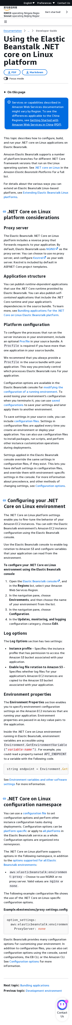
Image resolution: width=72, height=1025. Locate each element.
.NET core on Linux (48, 167)
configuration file (34, 813)
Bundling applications (34, 985)
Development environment (44, 990)
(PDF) (57, 124)
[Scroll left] (42, 12)
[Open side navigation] (5, 22)
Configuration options (50, 486)
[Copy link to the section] (4, 211)
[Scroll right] (66, 12)
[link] (46, 31)
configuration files (26, 421)
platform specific (15, 831)
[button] (14, 92)
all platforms (51, 831)
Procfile (25, 341)
